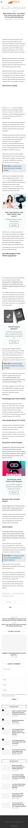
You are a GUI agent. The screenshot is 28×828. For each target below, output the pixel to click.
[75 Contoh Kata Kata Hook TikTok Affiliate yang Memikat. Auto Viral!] (5, 752)
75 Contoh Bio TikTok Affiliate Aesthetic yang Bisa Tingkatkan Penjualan (19, 804)
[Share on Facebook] (17, 602)
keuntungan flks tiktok (18, 593)
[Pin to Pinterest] (20, 602)
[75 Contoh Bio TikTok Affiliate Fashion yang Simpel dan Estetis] (5, 796)
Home (2, 7)
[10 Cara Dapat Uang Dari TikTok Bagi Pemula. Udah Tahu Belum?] (5, 743)
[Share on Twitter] (19, 602)
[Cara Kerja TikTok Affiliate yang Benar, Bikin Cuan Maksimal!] (5, 786)
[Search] (26, 2)
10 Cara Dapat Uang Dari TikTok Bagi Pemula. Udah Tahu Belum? (19, 742)
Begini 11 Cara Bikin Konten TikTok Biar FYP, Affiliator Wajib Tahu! (18, 767)
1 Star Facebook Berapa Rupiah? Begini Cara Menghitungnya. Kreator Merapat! (18, 732)
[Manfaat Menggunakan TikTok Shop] (5, 723)
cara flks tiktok (6, 593)
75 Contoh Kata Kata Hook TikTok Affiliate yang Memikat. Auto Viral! (19, 751)
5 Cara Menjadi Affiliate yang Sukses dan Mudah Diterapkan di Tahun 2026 (18, 776)
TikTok (8, 7)
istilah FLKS (10, 107)
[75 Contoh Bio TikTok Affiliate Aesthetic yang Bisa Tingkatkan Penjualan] (5, 805)
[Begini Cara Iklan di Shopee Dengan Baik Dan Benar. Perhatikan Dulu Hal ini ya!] (5, 713)
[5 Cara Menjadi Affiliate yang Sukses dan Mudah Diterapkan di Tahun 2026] (5, 777)
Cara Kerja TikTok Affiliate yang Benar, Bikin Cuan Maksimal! (18, 786)
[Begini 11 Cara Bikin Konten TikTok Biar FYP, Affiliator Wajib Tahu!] (14, 643)
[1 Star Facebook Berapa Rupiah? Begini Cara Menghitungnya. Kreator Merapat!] (5, 732)
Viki (10, 19)
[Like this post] (16, 602)
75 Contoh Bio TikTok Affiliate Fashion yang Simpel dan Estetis (17, 795)
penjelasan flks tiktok (7, 596)
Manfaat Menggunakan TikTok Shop (18, 721)
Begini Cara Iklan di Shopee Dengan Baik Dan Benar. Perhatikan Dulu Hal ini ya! (19, 712)
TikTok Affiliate (13, 186)
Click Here (14, 225)
